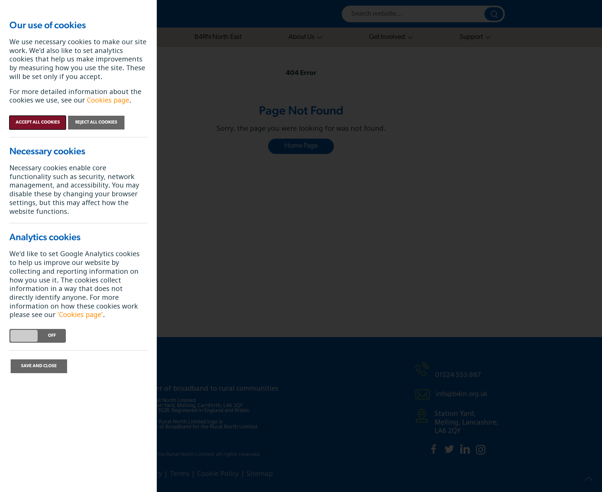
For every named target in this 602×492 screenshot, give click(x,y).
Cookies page (108, 99)
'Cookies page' (80, 314)
